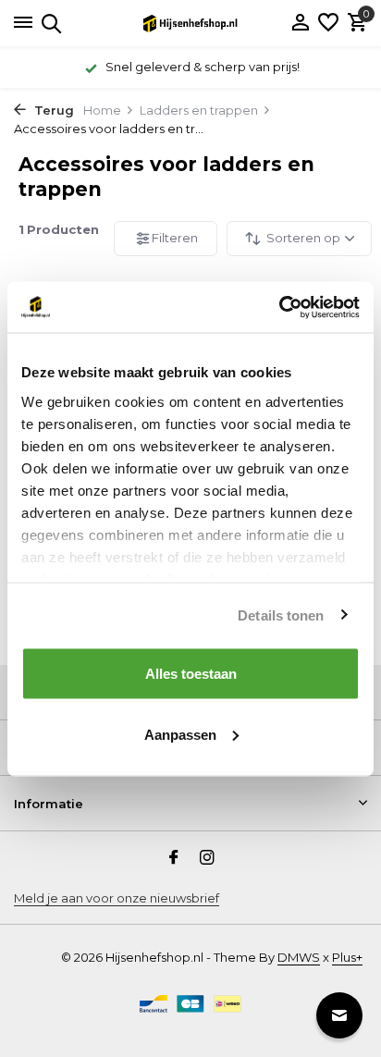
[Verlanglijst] (328, 23)
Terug (52, 110)
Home (102, 110)
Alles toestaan (191, 674)
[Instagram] (207, 859)
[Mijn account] (300, 23)
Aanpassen (180, 734)
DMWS (298, 957)
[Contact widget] (339, 1015)
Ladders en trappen (199, 110)
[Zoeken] (48, 23)
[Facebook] (173, 859)
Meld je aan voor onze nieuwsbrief (116, 898)
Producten (58, 229)
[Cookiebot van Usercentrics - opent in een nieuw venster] (279, 307)
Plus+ (347, 957)
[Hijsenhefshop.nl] (190, 23)
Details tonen (281, 614)
